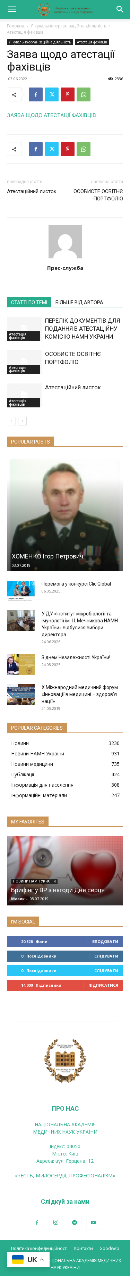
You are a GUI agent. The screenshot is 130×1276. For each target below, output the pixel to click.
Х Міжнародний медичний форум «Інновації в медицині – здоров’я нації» (80, 694)
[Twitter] (52, 94)
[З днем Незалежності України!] (21, 664)
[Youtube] (93, 1223)
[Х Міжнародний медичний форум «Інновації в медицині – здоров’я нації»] (21, 694)
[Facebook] (36, 94)
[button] (12, 9)
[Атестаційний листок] (24, 395)
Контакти (83, 1248)
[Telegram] (74, 1223)
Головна (15, 26)
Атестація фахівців (25, 32)
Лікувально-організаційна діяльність (68, 26)
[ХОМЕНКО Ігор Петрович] (65, 513)
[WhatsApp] (83, 94)
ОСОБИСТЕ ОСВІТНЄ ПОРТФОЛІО (98, 195)
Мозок (18, 898)
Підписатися (103, 985)
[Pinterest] (68, 94)
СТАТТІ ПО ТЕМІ (29, 302)
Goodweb (109, 1248)
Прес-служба (65, 267)
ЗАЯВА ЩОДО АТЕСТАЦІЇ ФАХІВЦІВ (51, 115)
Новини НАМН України (34, 881)
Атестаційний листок (32, 191)
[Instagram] (56, 1222)
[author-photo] (65, 258)
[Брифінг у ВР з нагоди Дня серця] (65, 870)
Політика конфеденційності (39, 1248)
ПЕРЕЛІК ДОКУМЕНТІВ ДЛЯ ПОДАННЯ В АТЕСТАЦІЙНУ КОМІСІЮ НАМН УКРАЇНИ (82, 328)
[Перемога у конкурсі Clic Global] (21, 590)
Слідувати (106, 956)
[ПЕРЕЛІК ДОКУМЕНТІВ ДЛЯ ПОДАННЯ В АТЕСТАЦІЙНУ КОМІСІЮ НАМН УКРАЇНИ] (24, 329)
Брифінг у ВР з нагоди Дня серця (58, 890)
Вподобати (105, 941)
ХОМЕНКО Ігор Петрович (47, 556)
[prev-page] (11, 421)
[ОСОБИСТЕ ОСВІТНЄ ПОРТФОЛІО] (24, 362)
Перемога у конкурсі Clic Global (76, 584)
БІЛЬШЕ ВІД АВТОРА (79, 302)
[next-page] (22, 421)
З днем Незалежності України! (76, 657)
